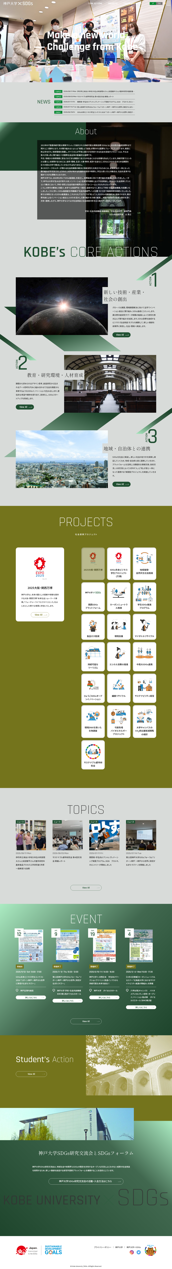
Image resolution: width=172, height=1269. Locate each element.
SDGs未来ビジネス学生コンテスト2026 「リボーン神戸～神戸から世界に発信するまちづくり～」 (105, 112)
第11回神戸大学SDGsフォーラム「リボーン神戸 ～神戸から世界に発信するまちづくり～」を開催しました (105, 107)
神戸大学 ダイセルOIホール (106, 990)
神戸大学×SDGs (134, 1247)
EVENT (139, 3)
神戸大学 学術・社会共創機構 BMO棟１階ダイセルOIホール (70, 992)
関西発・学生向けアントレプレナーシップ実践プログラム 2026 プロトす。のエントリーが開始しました (105, 102)
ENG (159, 3)
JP (153, 3)
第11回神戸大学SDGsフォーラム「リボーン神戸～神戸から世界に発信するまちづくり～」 (67, 980)
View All (120, 334)
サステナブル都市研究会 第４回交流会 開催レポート (95, 96)
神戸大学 (119, 1247)
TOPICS (126, 3)
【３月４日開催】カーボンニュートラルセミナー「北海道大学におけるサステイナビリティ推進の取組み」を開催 (140, 980)
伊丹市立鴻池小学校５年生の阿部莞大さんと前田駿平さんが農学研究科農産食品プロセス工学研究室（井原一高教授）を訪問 (106, 91)
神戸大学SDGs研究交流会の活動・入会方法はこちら (85, 1181)
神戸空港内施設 (26, 990)
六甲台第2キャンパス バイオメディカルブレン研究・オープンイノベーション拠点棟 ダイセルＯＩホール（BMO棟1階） (143, 995)
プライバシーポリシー (102, 1247)
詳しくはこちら (31, 997)
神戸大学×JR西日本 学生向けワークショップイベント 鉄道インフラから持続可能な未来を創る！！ (104, 980)
